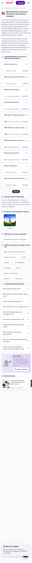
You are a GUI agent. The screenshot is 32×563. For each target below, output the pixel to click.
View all (16, 191)
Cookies (7, 553)
